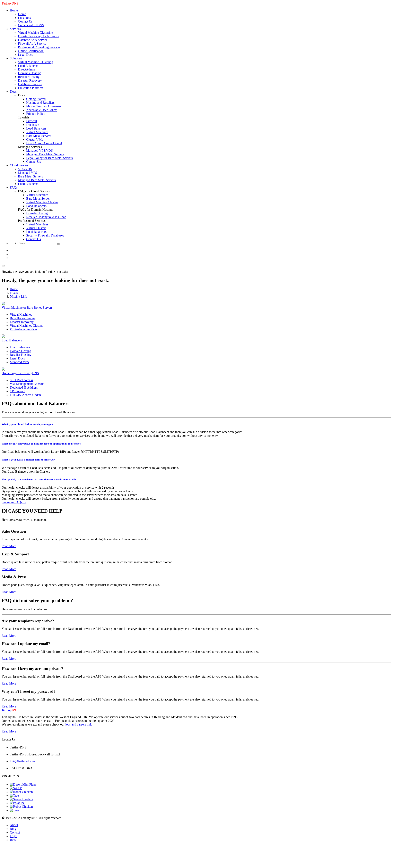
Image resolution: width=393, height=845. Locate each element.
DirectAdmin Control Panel (44, 143)
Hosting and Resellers (40, 102)
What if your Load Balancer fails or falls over (28, 459)
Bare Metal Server (38, 198)
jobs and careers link (78, 724)
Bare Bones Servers (22, 318)
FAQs (14, 187)
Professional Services (23, 329)
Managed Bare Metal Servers (45, 154)
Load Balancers (28, 65)
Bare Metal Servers (38, 136)
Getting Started (36, 99)
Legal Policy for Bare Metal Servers (49, 158)
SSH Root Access (21, 380)
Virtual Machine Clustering (35, 32)
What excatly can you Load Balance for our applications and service (41, 443)
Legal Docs (25, 54)
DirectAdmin (26, 69)
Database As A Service (32, 40)
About (14, 825)
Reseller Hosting (29, 76)
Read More (9, 546)
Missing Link (18, 296)
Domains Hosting (29, 73)
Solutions (16, 58)
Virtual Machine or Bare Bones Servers (27, 307)
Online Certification (31, 51)
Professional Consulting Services (39, 47)
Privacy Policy (35, 113)
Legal (13, 836)
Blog (13, 828)
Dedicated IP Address (24, 387)
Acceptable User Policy (41, 110)
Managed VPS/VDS (39, 150)
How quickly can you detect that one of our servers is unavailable (39, 479)
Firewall (31, 121)
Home (14, 10)
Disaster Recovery (30, 80)
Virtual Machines (37, 132)
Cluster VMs (34, 139)
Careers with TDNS (31, 25)
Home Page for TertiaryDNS (20, 373)
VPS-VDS (25, 169)
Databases (32, 124)
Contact (15, 832)
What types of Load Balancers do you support (28, 423)
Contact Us (25, 21)
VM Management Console (27, 384)
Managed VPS (27, 172)
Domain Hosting (37, 213)
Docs (13, 91)
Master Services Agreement (44, 106)
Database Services (30, 84)
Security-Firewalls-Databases (45, 235)
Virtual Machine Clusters (42, 202)
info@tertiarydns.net (23, 761)
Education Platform (30, 88)
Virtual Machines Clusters (26, 325)
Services (15, 29)
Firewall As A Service (32, 43)
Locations (24, 17)
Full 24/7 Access (26, 395)
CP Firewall (17, 391)
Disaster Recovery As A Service (38, 36)
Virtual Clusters (36, 228)
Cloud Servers (19, 165)
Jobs (13, 840)
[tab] (196, 424)
